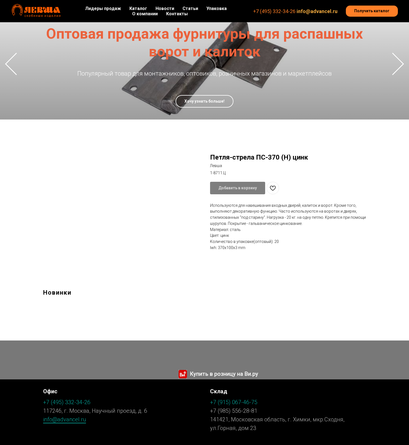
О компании (145, 13)
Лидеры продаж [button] (103, 8)
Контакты (177, 13)
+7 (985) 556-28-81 (233, 410)
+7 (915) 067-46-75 (233, 402)
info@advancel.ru (317, 11)
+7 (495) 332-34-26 (274, 11)
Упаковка (216, 8)
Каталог (138, 8)
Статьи (190, 8)
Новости (165, 8)
